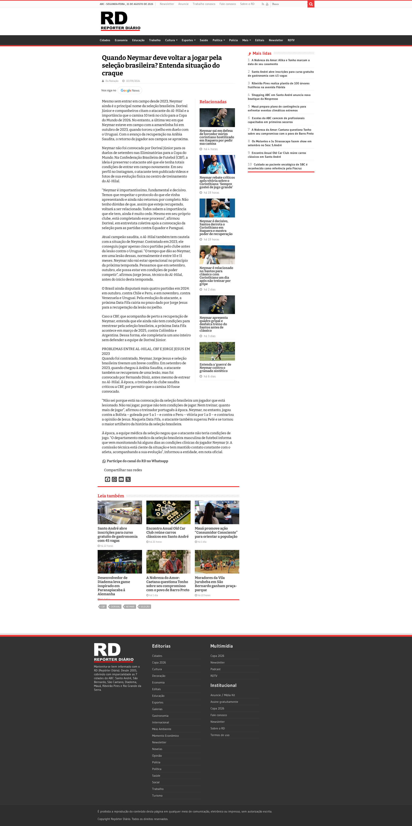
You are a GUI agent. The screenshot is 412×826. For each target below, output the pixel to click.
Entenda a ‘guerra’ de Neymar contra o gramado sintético (215, 368)
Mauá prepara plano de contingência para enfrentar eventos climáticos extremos (277, 108)
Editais (259, 40)
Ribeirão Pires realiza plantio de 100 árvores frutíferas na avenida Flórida (278, 85)
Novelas (157, 749)
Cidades (105, 40)
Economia (121, 40)
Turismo (157, 795)
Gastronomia (160, 716)
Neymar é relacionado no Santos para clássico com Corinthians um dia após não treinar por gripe (216, 276)
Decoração (158, 676)
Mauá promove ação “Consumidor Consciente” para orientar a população (216, 532)
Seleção (145, 606)
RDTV (291, 40)
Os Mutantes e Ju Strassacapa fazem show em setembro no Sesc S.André (280, 143)
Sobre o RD (247, 4)
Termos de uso (220, 735)
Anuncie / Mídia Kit (223, 695)
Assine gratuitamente (224, 702)
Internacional (160, 722)
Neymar (130, 606)
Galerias (157, 709)
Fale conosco (228, 4)
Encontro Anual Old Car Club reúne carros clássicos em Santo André (167, 532)
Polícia (233, 40)
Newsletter (167, 4)
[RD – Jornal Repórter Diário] (120, 20)
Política (217, 40)
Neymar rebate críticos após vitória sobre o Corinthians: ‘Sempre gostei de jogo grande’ (217, 182)
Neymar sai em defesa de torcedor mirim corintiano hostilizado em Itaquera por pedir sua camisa (217, 137)
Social (156, 782)
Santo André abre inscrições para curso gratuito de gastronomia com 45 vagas (118, 534)
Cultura (170, 40)
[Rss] (263, 4)
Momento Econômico (165, 736)
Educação (138, 40)
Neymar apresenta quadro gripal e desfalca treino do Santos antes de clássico (214, 324)
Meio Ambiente (161, 729)
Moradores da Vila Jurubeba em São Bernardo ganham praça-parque (216, 584)
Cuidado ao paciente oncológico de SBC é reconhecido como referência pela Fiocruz (277, 166)
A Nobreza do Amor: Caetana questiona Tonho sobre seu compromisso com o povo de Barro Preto (167, 584)
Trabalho (155, 40)
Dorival (115, 606)
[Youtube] (267, 4)
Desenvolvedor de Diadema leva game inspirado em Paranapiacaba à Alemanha (114, 586)
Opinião (157, 756)
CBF (103, 606)
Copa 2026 (159, 662)
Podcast (216, 669)
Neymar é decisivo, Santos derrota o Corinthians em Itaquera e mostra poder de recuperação (216, 227)
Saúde (204, 40)
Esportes (187, 40)
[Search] (310, 4)
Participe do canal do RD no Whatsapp (137, 461)
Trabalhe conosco (204, 4)
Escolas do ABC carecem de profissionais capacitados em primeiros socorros (276, 120)
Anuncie (183, 4)
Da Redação (112, 80)
